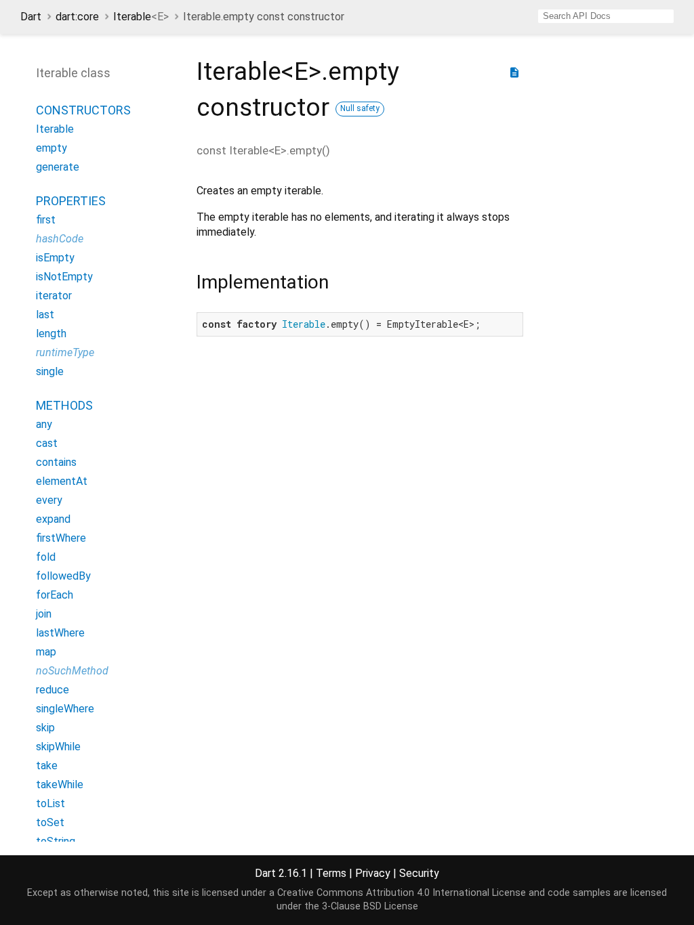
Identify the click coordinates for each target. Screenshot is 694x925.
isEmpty (55, 257)
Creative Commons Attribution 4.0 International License (401, 893)
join (44, 613)
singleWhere (65, 708)
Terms (331, 873)
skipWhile (58, 746)
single (50, 371)
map (46, 651)
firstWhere (61, 538)
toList (50, 803)
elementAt (61, 481)
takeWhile (59, 784)
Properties (71, 201)
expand (53, 519)
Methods (64, 405)
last (45, 314)
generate (57, 166)
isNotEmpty (64, 276)
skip (45, 727)
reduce (52, 689)
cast (47, 443)
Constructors (83, 110)
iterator (54, 295)
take (47, 765)
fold (46, 557)
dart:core (77, 16)
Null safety (360, 108)
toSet (50, 822)
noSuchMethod (72, 670)
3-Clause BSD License (370, 906)
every (49, 500)
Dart (30, 16)
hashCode (59, 238)
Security (419, 873)
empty (51, 148)
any (44, 424)
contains (56, 462)
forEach (54, 594)
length (51, 333)
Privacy (372, 873)
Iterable (141, 16)
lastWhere (60, 632)
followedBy (63, 575)
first (46, 219)
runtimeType (65, 352)
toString (55, 841)
